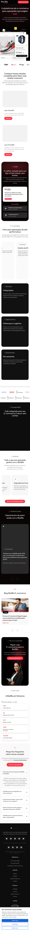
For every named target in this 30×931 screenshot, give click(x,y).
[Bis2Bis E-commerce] (4, 2)
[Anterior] (12, 579)
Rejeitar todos (15, 928)
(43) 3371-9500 (15, 906)
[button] (12, 630)
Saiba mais (5, 623)
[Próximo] (17, 579)
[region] (15, 919)
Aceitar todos (15, 920)
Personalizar (15, 924)
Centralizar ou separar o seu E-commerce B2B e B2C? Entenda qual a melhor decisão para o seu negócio (14, 618)
